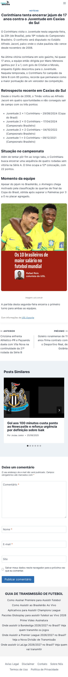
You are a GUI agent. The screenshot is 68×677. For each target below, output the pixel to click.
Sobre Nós (56, 663)
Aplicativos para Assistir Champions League (34, 610)
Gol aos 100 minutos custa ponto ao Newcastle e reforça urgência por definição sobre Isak (32, 426)
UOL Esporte (28, 317)
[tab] (27, 446)
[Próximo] (59, 410)
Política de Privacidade (44, 669)
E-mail (8, 544)
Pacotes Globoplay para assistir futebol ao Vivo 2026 (34, 615)
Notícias (33, 11)
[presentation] (34, 398)
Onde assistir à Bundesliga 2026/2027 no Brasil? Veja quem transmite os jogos (34, 628)
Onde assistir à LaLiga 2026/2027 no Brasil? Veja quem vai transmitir (34, 647)
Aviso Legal (12, 663)
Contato (42, 663)
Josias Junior (17, 435)
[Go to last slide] (8, 410)
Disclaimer (28, 663)
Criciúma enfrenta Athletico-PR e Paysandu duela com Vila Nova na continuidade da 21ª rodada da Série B (15, 342)
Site (5, 559)
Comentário (11, 484)
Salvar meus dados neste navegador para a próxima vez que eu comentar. (35, 569)
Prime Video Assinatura (34, 620)
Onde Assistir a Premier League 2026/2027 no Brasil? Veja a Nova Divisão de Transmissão (34, 637)
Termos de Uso (19, 669)
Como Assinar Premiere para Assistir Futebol (34, 600)
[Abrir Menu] (65, 3)
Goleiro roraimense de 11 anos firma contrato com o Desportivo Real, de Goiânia (53, 340)
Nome (7, 529)
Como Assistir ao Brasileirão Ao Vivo (34, 605)
